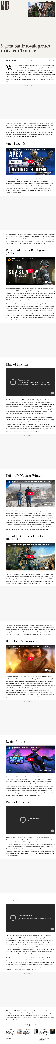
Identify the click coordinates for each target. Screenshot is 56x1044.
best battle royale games (21, 79)
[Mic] (5, 5)
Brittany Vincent (11, 60)
